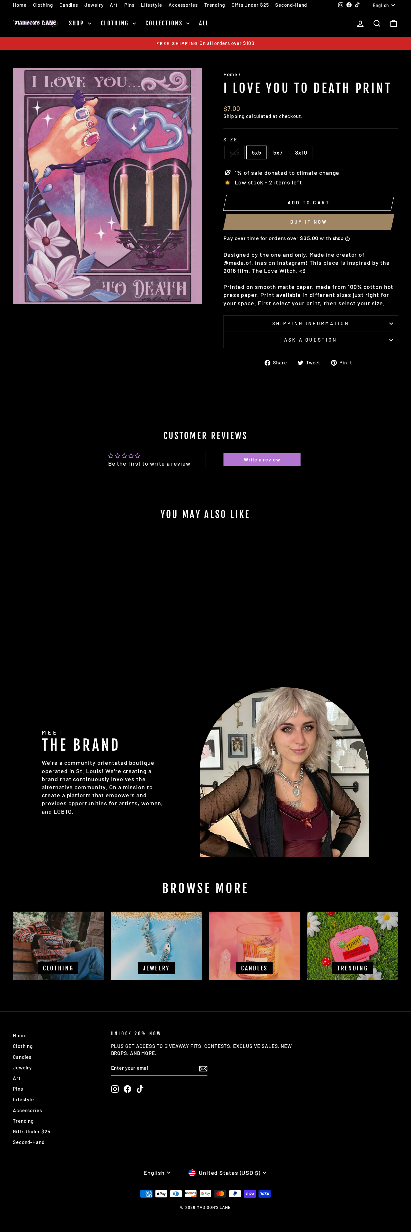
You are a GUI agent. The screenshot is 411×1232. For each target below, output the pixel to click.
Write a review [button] (262, 459)
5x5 (256, 152)
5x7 (278, 152)
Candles (68, 5)
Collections (165, 23)
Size (230, 139)
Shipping (234, 116)
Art (114, 5)
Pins (129, 5)
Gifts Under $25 (250, 5)
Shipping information (310, 323)
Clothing (43, 5)
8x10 (301, 152)
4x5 (235, 152)
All (204, 23)
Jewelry (93, 5)
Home (20, 5)
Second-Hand (291, 5)
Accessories (183, 5)
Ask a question (310, 340)
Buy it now (309, 222)
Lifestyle (151, 5)
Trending (214, 5)
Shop (77, 23)
